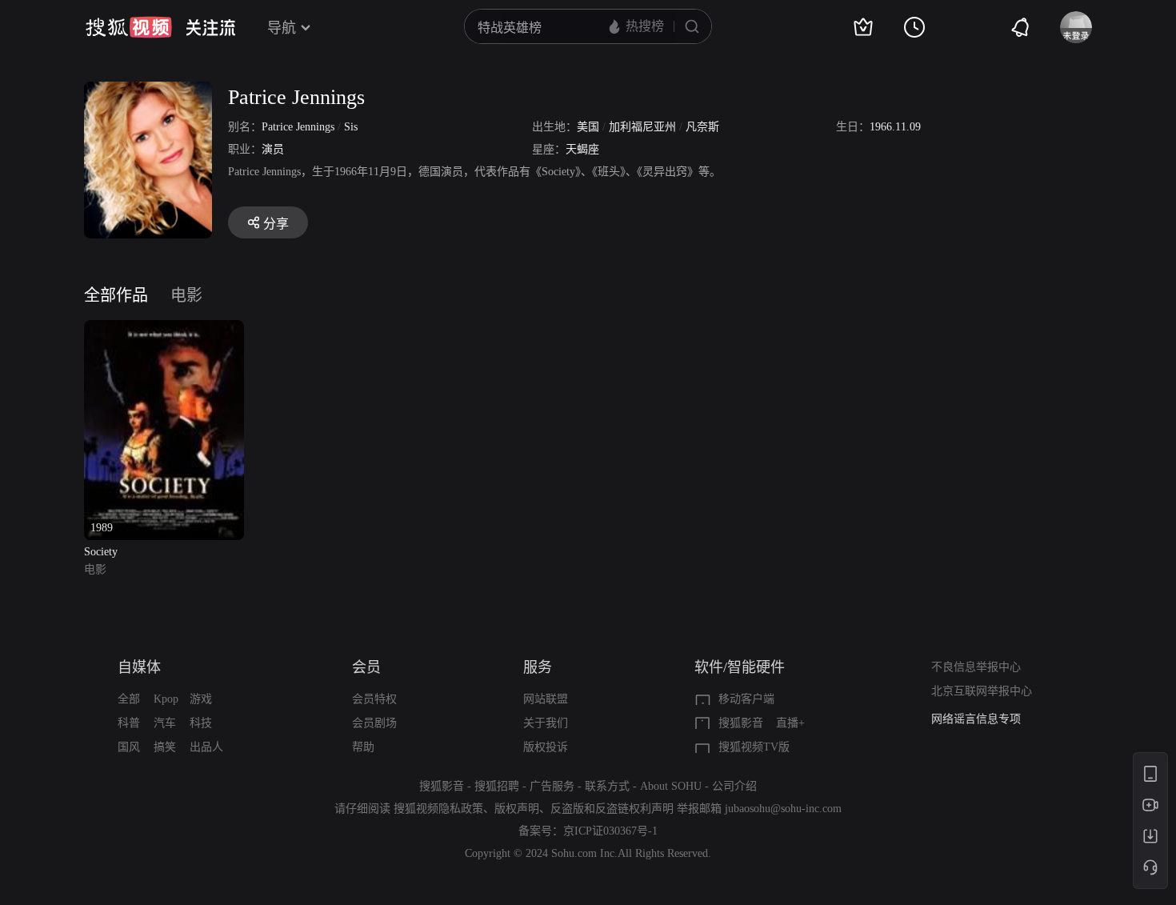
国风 (129, 747)
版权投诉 (545, 747)
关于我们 (545, 723)
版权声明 (516, 809)
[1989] (164, 329)
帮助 (363, 747)
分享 (276, 223)
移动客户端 (746, 699)
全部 (129, 699)
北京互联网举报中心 (981, 691)
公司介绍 (734, 786)
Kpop (166, 699)
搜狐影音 (740, 723)
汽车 (165, 723)
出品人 (206, 747)
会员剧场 (374, 723)
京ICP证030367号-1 (610, 831)
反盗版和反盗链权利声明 (612, 809)
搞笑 (165, 747)
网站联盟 (545, 699)
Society (101, 552)
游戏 (201, 699)
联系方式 (607, 786)
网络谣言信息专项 (976, 719)
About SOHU (671, 786)
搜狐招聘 (496, 786)
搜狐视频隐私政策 (438, 809)
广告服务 (552, 786)
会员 (366, 667)
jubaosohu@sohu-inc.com (783, 809)
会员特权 (374, 699)
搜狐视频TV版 (754, 747)
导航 (281, 28)
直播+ (790, 723)
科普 (129, 723)
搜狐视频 (129, 27)
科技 (201, 723)
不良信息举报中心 (976, 667)
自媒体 (139, 667)
